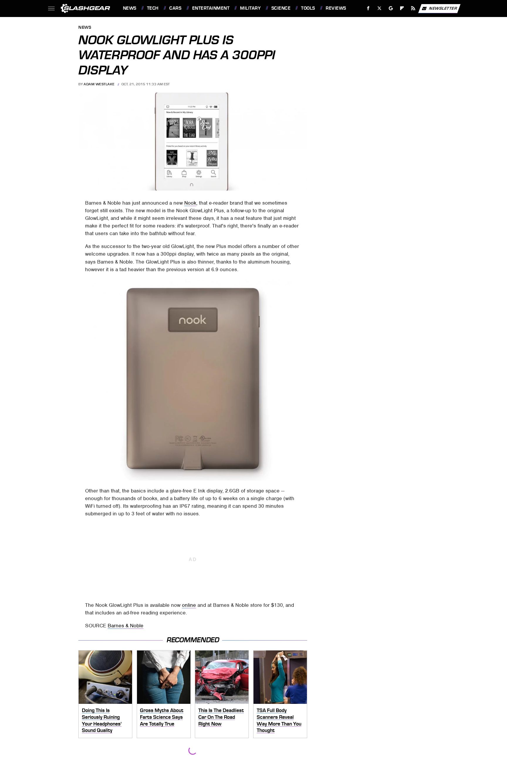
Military (250, 8)
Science (280, 8)
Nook (190, 203)
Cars (175, 8)
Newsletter (443, 8)
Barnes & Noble (125, 625)
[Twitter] (379, 8)
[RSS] (413, 8)
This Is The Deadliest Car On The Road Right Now (221, 716)
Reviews (336, 8)
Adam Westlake (99, 84)
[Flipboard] (402, 8)
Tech (153, 8)
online (189, 605)
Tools (308, 8)
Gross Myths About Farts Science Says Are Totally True (161, 716)
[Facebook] (368, 8)
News (129, 8)
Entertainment (210, 8)
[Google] (390, 8)
